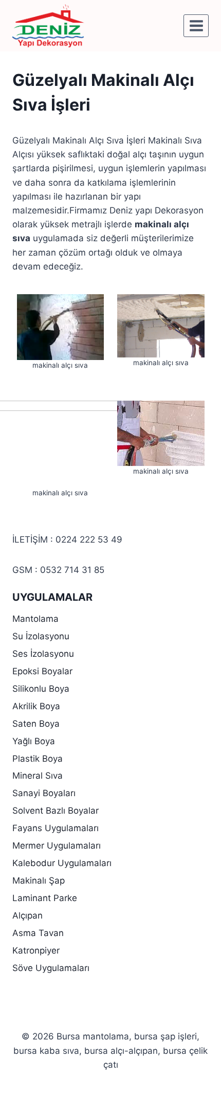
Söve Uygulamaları (50, 968)
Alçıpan (27, 915)
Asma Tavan (38, 933)
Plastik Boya (37, 758)
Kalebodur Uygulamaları (62, 863)
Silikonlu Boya (40, 689)
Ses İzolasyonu (43, 654)
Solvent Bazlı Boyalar (55, 810)
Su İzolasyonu (40, 636)
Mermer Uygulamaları (56, 845)
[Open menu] (196, 25)
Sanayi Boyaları (44, 793)
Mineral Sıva (37, 775)
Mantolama (35, 619)
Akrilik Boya (36, 706)
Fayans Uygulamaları (55, 828)
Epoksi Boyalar (42, 671)
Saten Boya (36, 723)
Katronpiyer (36, 950)
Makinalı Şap (38, 880)
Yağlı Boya (33, 741)
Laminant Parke (44, 898)
